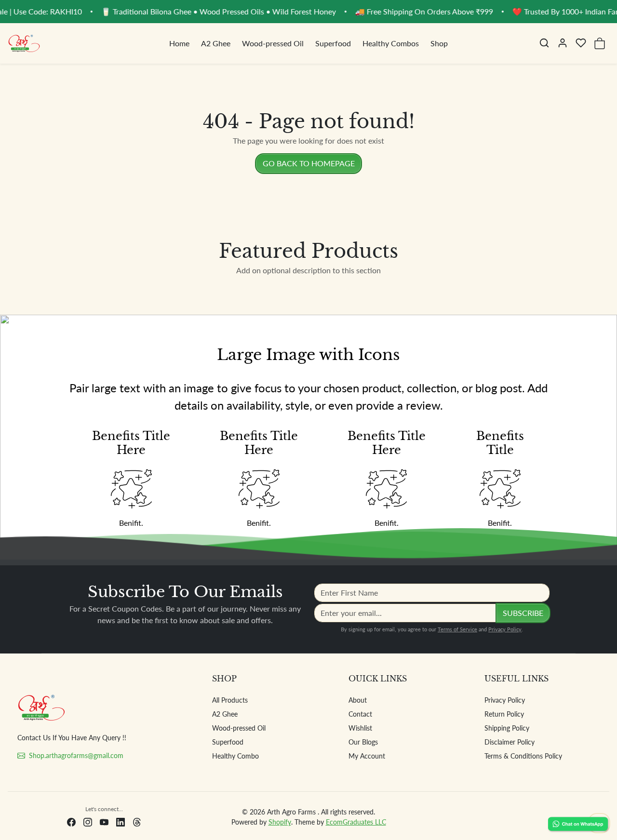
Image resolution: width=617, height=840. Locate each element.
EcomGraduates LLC (356, 822)
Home (179, 43)
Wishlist (360, 728)
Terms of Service (457, 629)
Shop (439, 43)
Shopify (279, 822)
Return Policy (504, 714)
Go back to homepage (309, 163)
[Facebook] (71, 821)
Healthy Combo (235, 756)
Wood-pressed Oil (273, 43)
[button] (544, 43)
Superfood (333, 43)
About (358, 700)
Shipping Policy (506, 728)
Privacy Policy (505, 629)
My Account (367, 756)
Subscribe (523, 612)
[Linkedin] (120, 821)
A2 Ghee (215, 43)
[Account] (562, 43)
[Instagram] (88, 821)
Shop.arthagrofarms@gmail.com (76, 755)
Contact (360, 714)
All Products (230, 700)
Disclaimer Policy (509, 742)
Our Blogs (363, 742)
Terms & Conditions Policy (523, 756)
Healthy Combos (390, 43)
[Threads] (137, 821)
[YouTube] (104, 821)
